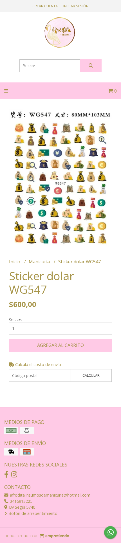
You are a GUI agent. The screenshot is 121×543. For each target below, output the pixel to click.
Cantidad (15, 319)
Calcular (91, 375)
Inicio (15, 262)
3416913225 (20, 501)
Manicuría (40, 262)
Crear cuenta (45, 5)
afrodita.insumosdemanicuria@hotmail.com (49, 495)
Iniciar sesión (76, 5)
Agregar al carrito (60, 345)
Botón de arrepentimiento (32, 513)
